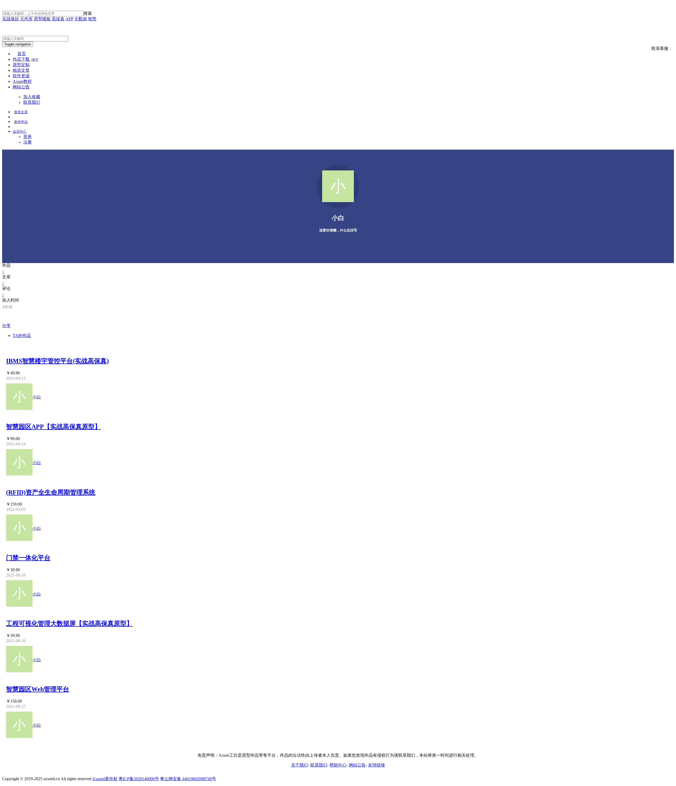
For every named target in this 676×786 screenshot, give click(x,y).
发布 (21, 112)
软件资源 (21, 76)
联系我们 (31, 102)
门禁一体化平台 (28, 557)
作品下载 (25, 59)
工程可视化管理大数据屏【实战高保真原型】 (69, 623)
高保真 (58, 19)
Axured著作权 (105, 779)
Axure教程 (22, 81)
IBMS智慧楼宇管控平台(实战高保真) (57, 361)
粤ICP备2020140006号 (139, 779)
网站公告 (21, 87)
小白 (36, 397)
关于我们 (299, 765)
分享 (6, 325)
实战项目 (10, 19)
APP (69, 19)
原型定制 (21, 65)
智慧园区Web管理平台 (37, 689)
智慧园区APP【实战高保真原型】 (53, 426)
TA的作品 (22, 335)
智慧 (92, 19)
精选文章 (21, 70)
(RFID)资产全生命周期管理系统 (50, 492)
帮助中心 (338, 765)
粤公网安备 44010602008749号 (188, 779)
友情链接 (376, 765)
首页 (21, 53)
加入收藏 (31, 96)
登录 (27, 136)
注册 (27, 142)
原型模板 (42, 19)
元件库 (26, 19)
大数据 (80, 19)
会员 (19, 132)
